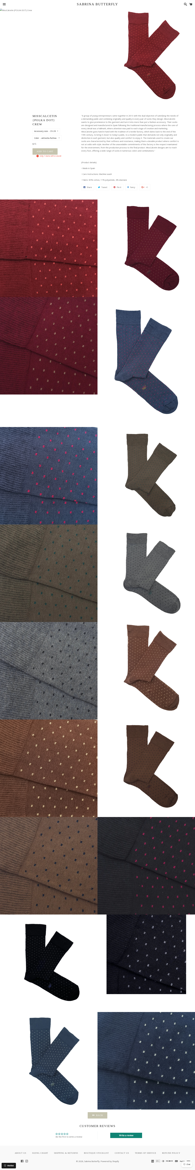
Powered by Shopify (110, 1161)
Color (36, 138)
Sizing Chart (40, 1153)
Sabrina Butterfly (97, 4)
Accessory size (41, 131)
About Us (20, 1153)
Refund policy (171, 1153)
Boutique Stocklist (96, 1153)
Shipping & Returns (66, 1153)
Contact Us (122, 1153)
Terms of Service (145, 1153)
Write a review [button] (126, 1135)
